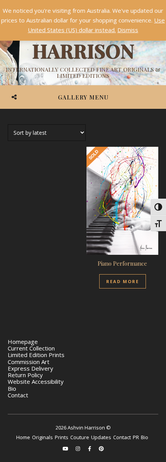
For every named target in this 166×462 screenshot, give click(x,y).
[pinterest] (101, 448)
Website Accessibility (36, 381)
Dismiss (127, 30)
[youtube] (66, 448)
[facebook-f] (90, 448)
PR (136, 437)
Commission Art (28, 362)
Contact (18, 395)
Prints (61, 437)
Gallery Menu (83, 97)
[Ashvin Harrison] (83, 50)
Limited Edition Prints (36, 355)
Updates (101, 437)
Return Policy (25, 375)
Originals (42, 437)
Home (23, 437)
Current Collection (31, 348)
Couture (79, 437)
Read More (122, 281)
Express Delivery (30, 368)
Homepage (23, 341)
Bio (12, 388)
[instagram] (78, 448)
